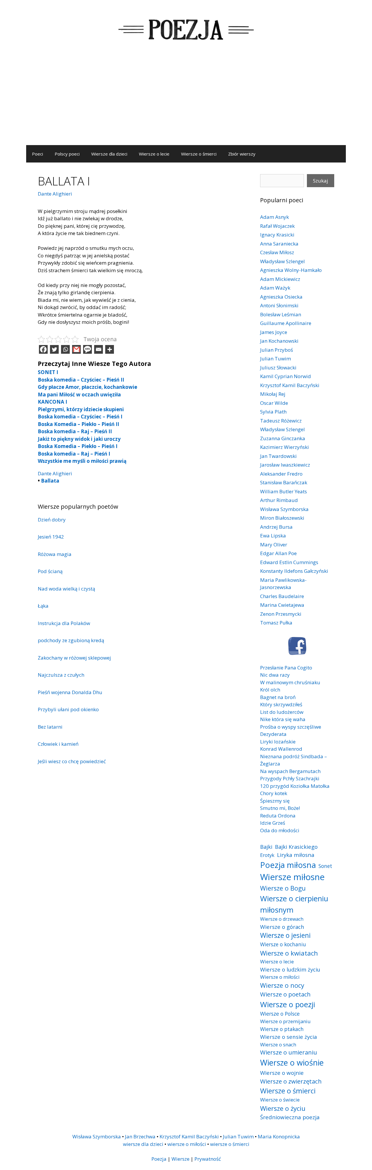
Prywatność (207, 1158)
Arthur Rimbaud (279, 500)
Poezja (159, 1158)
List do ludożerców (281, 712)
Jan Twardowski (278, 456)
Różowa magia (54, 554)
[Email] (98, 349)
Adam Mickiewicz (280, 279)
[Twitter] (54, 349)
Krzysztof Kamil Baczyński (289, 385)
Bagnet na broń (278, 697)
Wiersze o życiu (282, 1108)
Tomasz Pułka (276, 622)
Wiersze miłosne (292, 877)
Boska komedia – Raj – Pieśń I (74, 453)
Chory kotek (273, 793)
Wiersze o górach (282, 926)
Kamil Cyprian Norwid (285, 376)
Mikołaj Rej (272, 394)
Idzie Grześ (272, 822)
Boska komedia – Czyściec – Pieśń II (81, 379)
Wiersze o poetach (285, 994)
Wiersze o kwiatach (289, 953)
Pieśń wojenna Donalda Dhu (70, 692)
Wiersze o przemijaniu (285, 1021)
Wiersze (180, 1158)
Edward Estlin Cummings (289, 562)
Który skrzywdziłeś (281, 704)
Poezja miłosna (288, 864)
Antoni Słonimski (279, 305)
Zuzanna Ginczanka (282, 438)
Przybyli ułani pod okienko (68, 709)
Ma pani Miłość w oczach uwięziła (79, 394)
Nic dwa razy (275, 674)
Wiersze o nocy (282, 985)
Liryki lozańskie (278, 741)
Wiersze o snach (278, 1044)
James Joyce (273, 332)
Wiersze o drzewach (281, 919)
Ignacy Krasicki (277, 234)
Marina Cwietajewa (282, 605)
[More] (110, 349)
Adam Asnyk (274, 217)
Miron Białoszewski (282, 517)
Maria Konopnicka (279, 1136)
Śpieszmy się (275, 800)
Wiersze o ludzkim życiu (290, 969)
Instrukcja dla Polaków (64, 623)
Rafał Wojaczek (277, 226)
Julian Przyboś (276, 349)
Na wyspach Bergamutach (290, 771)
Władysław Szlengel (282, 261)
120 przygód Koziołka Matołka (295, 786)
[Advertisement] (186, 101)
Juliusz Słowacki (278, 367)
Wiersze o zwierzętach (291, 1081)
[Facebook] (43, 349)
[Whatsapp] (65, 349)
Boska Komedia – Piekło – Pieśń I (77, 446)
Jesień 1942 (51, 536)
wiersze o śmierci (229, 1144)
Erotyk (267, 855)
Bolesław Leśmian (280, 314)
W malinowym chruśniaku (290, 682)
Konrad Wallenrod (281, 748)
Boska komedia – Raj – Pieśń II (75, 431)
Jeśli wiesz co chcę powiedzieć (72, 761)
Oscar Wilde (274, 403)
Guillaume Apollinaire (285, 323)
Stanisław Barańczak (283, 482)
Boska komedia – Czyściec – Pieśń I (80, 416)
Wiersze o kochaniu (283, 944)
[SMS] (87, 349)
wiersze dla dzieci (143, 1144)
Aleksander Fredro (281, 473)
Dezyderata (273, 734)
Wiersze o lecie (154, 154)
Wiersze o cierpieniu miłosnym (294, 903)
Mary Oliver (273, 544)
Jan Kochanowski (279, 340)
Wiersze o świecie (280, 1099)
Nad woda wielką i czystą (66, 588)
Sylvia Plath (273, 411)
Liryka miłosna (295, 854)
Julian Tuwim (275, 358)
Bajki (266, 846)
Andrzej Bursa (276, 526)
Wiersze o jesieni (285, 935)
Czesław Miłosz (277, 252)
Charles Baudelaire (282, 596)
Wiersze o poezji (287, 1004)
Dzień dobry (52, 519)
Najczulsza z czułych (61, 674)
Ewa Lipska (273, 535)
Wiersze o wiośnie (292, 1062)
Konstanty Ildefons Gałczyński (294, 571)
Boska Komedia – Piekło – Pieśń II (78, 424)
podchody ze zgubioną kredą (71, 640)
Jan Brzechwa (140, 1136)
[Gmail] (76, 349)
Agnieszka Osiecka (281, 296)
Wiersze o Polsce (280, 1013)
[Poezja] (186, 28)
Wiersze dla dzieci (109, 154)
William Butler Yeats (283, 491)
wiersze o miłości (186, 1144)
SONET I (48, 372)
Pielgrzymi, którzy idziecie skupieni (81, 409)
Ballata (50, 480)
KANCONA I (52, 401)
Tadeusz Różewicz (281, 420)
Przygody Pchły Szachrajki (289, 778)
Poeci (37, 154)
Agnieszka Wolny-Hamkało (291, 270)
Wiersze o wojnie (282, 1072)
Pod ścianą (50, 571)
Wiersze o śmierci (199, 154)
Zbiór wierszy (241, 154)
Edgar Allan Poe (278, 553)
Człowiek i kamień (58, 744)
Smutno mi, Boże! (280, 808)
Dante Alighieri (55, 193)
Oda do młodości (279, 830)
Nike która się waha (282, 719)
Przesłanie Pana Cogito (286, 667)
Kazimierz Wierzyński (284, 447)
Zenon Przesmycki (280, 614)
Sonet (325, 865)
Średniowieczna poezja (290, 1117)
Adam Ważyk (275, 287)
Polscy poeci (67, 154)
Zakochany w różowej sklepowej (74, 657)
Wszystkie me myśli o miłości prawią (82, 461)
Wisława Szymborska (284, 509)
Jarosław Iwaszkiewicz (285, 464)
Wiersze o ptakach (282, 1028)
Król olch (270, 689)
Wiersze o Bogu (283, 888)
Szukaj (320, 180)
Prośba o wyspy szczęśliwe (290, 726)
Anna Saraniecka (279, 243)
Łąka (43, 605)
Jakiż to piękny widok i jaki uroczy (79, 439)
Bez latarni (50, 726)
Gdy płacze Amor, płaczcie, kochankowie (87, 387)
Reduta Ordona (278, 815)
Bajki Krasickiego (296, 846)
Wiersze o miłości (280, 977)
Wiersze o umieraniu (288, 1052)
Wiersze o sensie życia (288, 1036)
